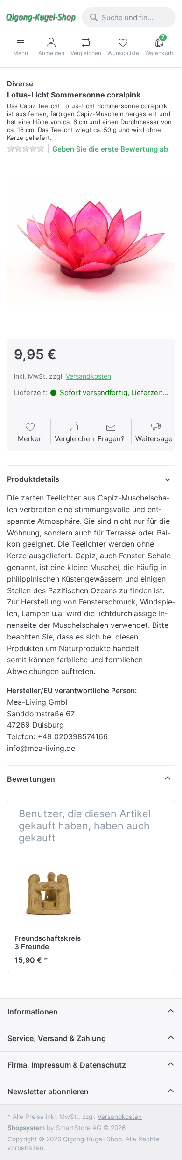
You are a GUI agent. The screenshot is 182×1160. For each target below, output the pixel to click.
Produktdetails (33, 479)
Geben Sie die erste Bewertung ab (110, 149)
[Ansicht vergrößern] (91, 245)
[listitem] (91, 245)
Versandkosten (88, 376)
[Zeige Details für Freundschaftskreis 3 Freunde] (49, 893)
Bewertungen (31, 779)
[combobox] (129, 17)
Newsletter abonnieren (48, 1091)
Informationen (32, 1011)
